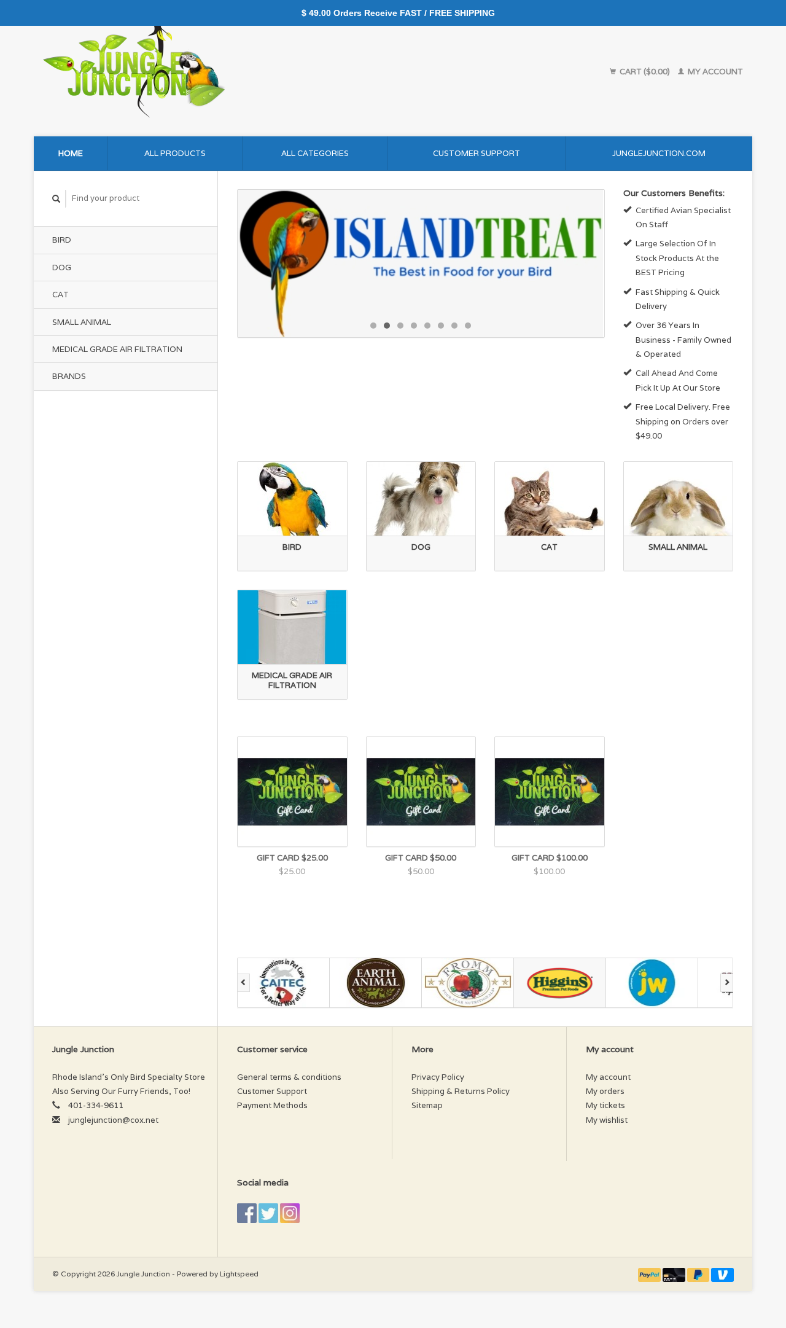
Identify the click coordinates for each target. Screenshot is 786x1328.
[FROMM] (468, 982)
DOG (61, 267)
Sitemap (427, 1105)
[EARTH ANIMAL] (376, 982)
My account (714, 71)
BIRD (61, 240)
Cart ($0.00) (645, 71)
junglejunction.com (659, 153)
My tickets (605, 1105)
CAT (60, 294)
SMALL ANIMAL (81, 322)
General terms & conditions (289, 1077)
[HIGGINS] (560, 982)
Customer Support (476, 153)
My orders (605, 1091)
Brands (69, 376)
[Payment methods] (650, 1273)
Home (70, 153)
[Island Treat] (421, 263)
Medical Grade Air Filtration (117, 349)
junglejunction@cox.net (113, 1120)
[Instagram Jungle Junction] (290, 1213)
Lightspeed (239, 1273)
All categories (315, 153)
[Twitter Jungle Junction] (268, 1213)
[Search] (56, 199)
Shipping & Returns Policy (460, 1091)
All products (175, 153)
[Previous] (243, 983)
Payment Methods (272, 1105)
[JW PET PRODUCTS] (652, 982)
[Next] (726, 983)
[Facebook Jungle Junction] (247, 1213)
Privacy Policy (437, 1077)
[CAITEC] (284, 982)
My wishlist (607, 1120)
